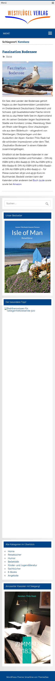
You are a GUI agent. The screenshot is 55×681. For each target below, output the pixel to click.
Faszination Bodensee (19, 51)
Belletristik (13, 561)
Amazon (17, 184)
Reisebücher (14, 554)
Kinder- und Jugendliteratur (22, 565)
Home (9, 56)
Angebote (13, 575)
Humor (11, 558)
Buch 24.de (39, 180)
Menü (4, 3)
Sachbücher (14, 568)
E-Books (12, 572)
